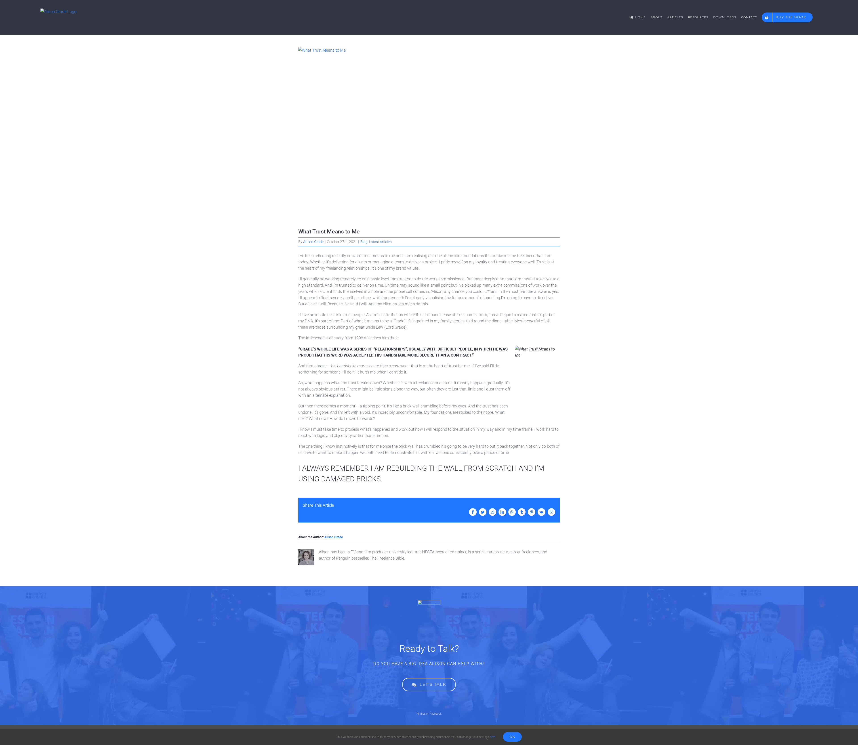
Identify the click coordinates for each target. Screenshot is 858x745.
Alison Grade (313, 242)
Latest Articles (380, 242)
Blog (364, 242)
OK (512, 737)
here (492, 737)
